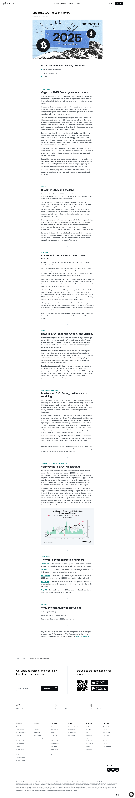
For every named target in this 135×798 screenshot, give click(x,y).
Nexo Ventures (37, 735)
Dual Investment (20, 743)
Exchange (18, 735)
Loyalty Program (20, 749)
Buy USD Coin (89, 738)
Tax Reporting (19, 754)
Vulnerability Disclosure (57, 740)
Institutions (36, 729)
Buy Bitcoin (88, 726)
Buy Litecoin (89, 749)
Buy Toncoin (89, 740)
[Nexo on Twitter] (109, 770)
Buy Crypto (19, 726)
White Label (37, 732)
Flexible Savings (20, 729)
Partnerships (54, 735)
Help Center (54, 746)
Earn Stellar (106, 738)
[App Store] (99, 682)
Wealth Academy (55, 738)
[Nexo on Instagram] (117, 770)
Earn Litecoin (106, 740)
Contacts (53, 752)
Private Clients (19, 752)
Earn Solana (106, 735)
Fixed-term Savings (21, 732)
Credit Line (19, 738)
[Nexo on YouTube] (113, 770)
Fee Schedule (71, 735)
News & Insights (55, 743)
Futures (18, 746)
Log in (111, 3)
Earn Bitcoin (106, 726)
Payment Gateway (38, 738)
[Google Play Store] (99, 688)
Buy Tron (88, 732)
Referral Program (20, 757)
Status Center (54, 749)
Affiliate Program (20, 760)
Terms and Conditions (74, 726)
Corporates (36, 726)
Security (53, 732)
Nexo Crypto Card (20, 740)
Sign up (119, 3)
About (52, 726)
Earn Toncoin (106, 732)
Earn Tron (105, 743)
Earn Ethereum (107, 746)
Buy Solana (89, 735)
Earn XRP (105, 729)
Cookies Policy (72, 732)
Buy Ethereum (89, 743)
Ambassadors (54, 729)
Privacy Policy (71, 729)
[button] (131, 794)
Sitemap (53, 754)
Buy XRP (88, 746)
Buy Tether (88, 729)
